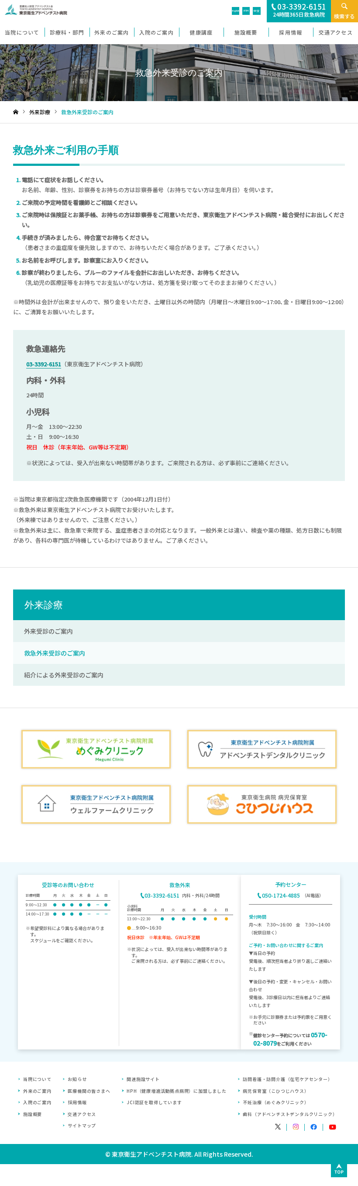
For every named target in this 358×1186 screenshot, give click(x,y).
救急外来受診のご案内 (54, 653)
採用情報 (77, 1102)
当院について (37, 1079)
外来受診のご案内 (48, 631)
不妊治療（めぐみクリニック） (276, 1102)
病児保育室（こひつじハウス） (276, 1091)
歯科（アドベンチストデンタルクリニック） (290, 1114)
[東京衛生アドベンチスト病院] (33, 12)
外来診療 (43, 605)
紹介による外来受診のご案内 (63, 674)
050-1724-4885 (281, 895)
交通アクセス (82, 1114)
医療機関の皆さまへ (89, 1091)
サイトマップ (82, 1125)
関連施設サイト (143, 1079)
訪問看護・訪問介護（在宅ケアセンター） (287, 1079)
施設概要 (32, 1114)
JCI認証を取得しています (154, 1102)
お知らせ (77, 1079)
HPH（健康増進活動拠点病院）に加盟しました (177, 1091)
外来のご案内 (37, 1091)
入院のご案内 (37, 1102)
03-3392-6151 (43, 364)
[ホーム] (15, 112)
